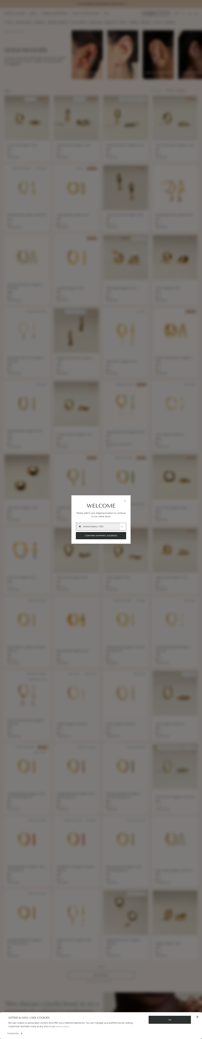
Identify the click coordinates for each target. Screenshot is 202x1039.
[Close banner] (197, 1017)
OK (169, 1020)
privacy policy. (63, 1026)
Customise (13, 1033)
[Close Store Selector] (125, 501)
